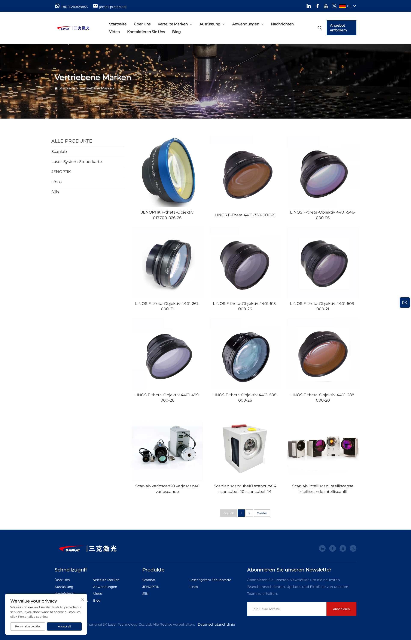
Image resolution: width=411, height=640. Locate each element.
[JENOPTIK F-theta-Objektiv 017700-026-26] (167, 171)
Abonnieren (341, 609)
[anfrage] (405, 302)
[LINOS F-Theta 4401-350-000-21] (245, 171)
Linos (193, 587)
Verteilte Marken (173, 24)
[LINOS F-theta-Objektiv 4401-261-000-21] (167, 262)
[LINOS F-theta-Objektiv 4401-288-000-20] (323, 354)
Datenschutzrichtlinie (216, 624)
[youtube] (326, 6)
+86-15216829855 (74, 7)
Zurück (228, 513)
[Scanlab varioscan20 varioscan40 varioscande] (167, 445)
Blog (176, 32)
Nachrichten (282, 24)
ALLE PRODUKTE (71, 141)
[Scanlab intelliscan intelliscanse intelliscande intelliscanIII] (323, 445)
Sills (145, 594)
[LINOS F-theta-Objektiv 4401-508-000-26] (245, 354)
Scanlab (148, 580)
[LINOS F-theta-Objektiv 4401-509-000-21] (323, 262)
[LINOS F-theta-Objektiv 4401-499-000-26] (167, 354)
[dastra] (77, 27)
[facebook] (317, 6)
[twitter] (334, 6)
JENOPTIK (150, 587)
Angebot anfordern (338, 27)
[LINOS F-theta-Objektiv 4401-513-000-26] (245, 262)
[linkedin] (308, 6)
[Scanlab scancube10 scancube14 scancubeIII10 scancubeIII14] (245, 445)
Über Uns (142, 24)
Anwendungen (245, 24)
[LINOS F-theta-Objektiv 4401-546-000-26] (323, 171)
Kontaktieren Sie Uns (146, 32)
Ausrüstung (210, 24)
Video (114, 32)
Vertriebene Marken (97, 88)
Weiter (262, 513)
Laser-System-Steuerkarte (210, 580)
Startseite (118, 24)
